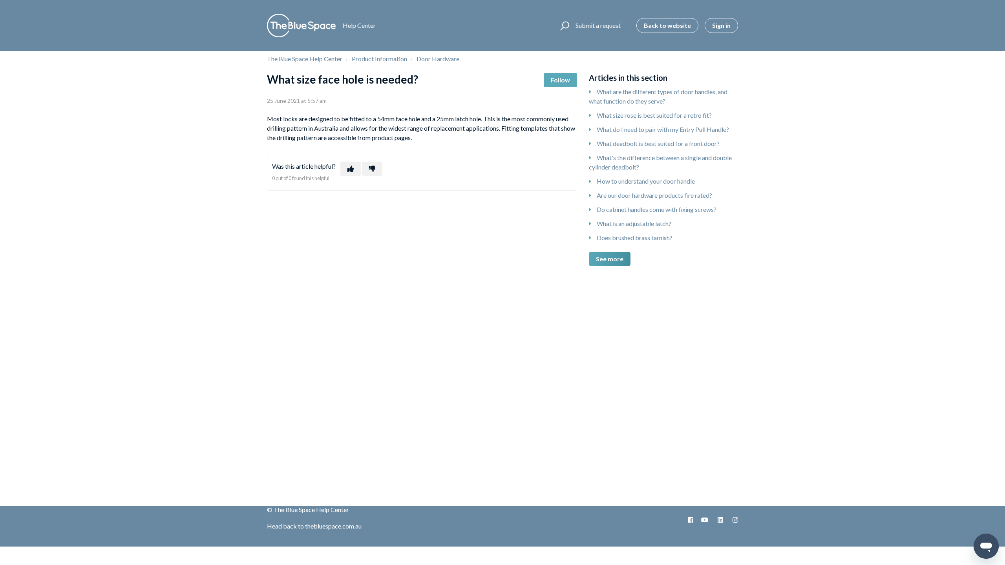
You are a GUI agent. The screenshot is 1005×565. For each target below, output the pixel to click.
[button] (563, 25)
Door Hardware (438, 58)
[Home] (301, 25)
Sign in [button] (721, 25)
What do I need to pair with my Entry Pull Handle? (663, 129)
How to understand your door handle (646, 181)
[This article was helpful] (350, 169)
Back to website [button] (667, 25)
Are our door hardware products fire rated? (654, 195)
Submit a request (598, 25)
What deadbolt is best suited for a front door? (658, 143)
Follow (560, 80)
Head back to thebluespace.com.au (314, 526)
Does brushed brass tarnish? (634, 237)
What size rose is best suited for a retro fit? (654, 115)
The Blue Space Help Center (304, 58)
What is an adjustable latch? (634, 223)
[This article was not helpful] (372, 169)
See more (609, 258)
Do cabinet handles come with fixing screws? (656, 209)
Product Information (379, 58)
